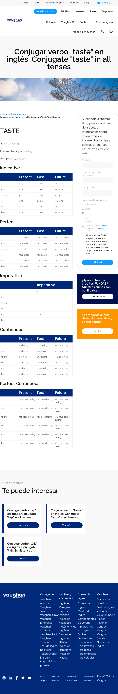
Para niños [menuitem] (84, 649)
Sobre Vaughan (104, 22)
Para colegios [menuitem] (86, 657)
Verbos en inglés (16, 114)
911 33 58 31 (103, 2)
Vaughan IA (67, 22)
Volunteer (73, 3)
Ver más (23, 525)
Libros (25, 3)
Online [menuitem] (82, 634)
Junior (93, 11)
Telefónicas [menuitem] (85, 638)
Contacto (85, 22)
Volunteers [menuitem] (103, 611)
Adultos (65, 11)
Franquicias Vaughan (83, 31)
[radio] (97, 204)
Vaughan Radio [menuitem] (49, 634)
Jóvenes (79, 11)
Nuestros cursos (45, 11)
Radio (36, 3)
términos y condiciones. (95, 229)
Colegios (51, 22)
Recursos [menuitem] (46, 649)
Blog (86, 3)
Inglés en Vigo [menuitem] (67, 626)
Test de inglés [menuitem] (48, 645)
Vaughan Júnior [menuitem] (49, 614)
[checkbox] (97, 208)
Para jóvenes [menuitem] (86, 645)
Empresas (107, 11)
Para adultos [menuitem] (85, 642)
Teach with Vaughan (54, 3)
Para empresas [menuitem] (87, 653)
